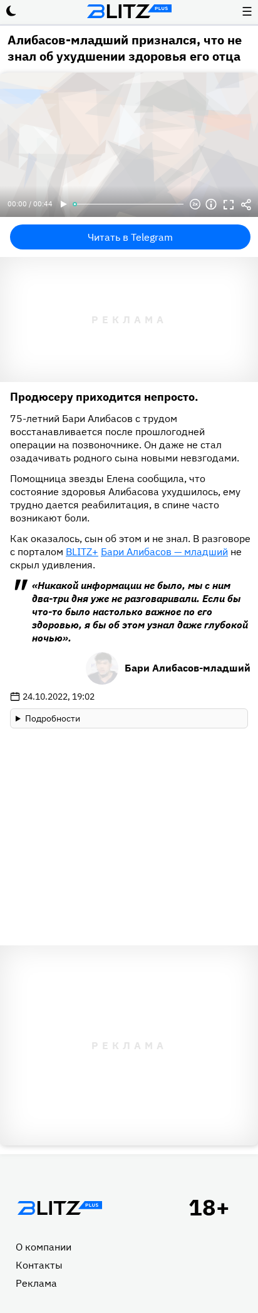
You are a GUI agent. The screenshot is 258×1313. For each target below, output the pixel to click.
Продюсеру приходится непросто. (104, 397)
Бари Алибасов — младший (164, 551)
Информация (211, 204)
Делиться (246, 204)
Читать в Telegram (130, 237)
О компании (43, 1246)
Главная (59, 1208)
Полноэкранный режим (228, 204)
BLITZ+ (82, 551)
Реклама (36, 1283)
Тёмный (11, 11)
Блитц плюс (129, 11)
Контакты (39, 1265)
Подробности (52, 718)
